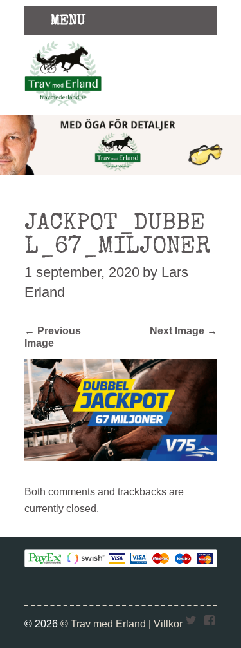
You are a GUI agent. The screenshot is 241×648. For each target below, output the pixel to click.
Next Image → (183, 330)
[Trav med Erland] (63, 108)
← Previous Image (52, 336)
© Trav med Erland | (107, 623)
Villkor (168, 623)
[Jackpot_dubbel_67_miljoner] (120, 457)
